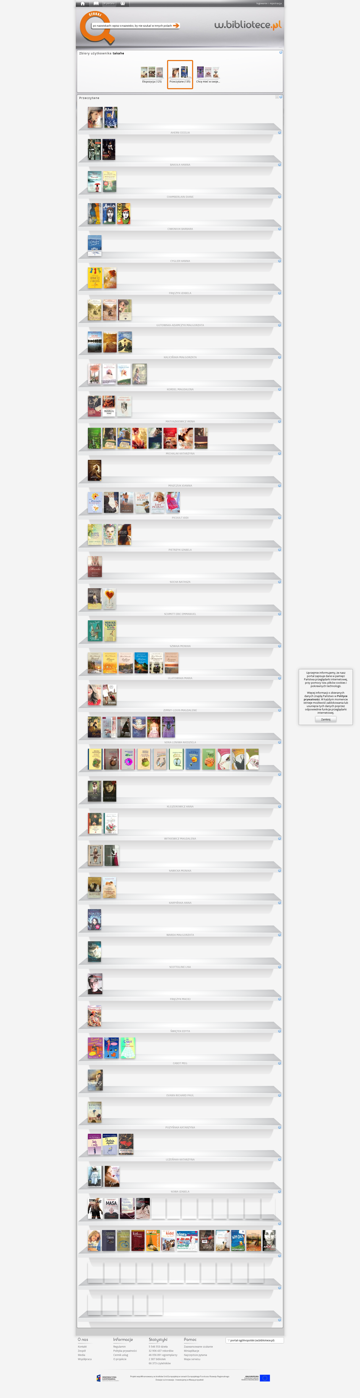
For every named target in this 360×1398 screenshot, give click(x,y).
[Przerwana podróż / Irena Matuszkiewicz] (108, 406)
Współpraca (85, 1359)
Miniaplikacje (191, 1350)
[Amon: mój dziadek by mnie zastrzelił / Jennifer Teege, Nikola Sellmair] (269, 1240)
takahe (118, 53)
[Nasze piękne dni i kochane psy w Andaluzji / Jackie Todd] (239, 1272)
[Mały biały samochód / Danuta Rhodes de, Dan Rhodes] (193, 1272)
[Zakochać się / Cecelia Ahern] (95, 117)
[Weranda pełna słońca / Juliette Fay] (223, 1240)
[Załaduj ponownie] (280, 97)
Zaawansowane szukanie (198, 1346)
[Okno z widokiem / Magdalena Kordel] (94, 374)
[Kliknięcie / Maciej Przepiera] (123, 1240)
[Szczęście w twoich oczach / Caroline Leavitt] (168, 727)
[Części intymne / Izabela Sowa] (95, 1176)
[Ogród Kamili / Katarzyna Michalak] (139, 438)
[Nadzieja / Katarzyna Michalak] (201, 438)
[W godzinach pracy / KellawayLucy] (95, 1272)
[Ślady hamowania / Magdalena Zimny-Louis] (109, 695)
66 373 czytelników (160, 1363)
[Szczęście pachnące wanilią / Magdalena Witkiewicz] (110, 823)
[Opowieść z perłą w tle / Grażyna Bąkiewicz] (108, 1240)
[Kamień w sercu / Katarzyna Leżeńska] (126, 1144)
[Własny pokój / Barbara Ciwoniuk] (94, 213)
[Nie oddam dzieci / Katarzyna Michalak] (155, 438)
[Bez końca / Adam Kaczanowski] (128, 1272)
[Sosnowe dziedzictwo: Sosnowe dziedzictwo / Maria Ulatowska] (171, 662)
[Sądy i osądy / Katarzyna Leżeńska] (94, 1144)
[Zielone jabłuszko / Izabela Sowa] (176, 759)
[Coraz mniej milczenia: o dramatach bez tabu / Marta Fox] (94, 1304)
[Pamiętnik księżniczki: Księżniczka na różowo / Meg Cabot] (111, 1048)
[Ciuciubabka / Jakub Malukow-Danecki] (144, 1272)
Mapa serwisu (192, 1359)
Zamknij (325, 719)
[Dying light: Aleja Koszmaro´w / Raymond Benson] (95, 1208)
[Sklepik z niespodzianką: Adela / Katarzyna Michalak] (109, 438)
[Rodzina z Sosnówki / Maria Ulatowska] (141, 662)
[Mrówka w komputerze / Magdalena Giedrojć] (153, 1240)
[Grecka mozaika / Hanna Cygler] (94, 245)
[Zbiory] (95, 3)
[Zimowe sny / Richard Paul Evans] (95, 1080)
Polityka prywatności (125, 1350)
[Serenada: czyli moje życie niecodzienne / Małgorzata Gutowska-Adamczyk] (124, 309)
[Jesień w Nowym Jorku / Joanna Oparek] (238, 759)
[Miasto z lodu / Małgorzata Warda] (94, 919)
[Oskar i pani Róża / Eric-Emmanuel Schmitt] (109, 598)
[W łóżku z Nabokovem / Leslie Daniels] (109, 727)
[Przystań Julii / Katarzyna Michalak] (155, 1304)
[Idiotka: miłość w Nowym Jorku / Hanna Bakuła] (94, 149)
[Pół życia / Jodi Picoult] (142, 502)
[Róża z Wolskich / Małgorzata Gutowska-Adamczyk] (94, 309)
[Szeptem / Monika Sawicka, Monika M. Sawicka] (112, 855)
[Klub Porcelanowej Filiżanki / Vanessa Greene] (139, 727)
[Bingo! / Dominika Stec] (252, 759)
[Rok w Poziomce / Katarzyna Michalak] (170, 438)
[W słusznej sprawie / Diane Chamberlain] (109, 181)
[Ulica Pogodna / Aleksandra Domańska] (94, 727)
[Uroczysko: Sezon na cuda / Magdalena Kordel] (109, 374)
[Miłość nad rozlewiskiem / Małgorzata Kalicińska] (110, 342)
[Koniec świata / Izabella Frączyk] (110, 277)
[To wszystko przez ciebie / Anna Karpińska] (94, 887)
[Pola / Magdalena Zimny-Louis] (94, 695)
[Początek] (82, 3)
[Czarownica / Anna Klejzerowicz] (109, 791)
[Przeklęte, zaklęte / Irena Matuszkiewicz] (124, 406)
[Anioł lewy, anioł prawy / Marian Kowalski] (176, 1272)
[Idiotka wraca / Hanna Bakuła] (108, 149)
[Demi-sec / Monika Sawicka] (95, 855)
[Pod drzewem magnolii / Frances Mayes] (160, 1272)
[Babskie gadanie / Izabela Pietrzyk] (95, 534)
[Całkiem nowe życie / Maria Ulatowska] (126, 662)
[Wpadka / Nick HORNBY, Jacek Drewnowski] (238, 1240)
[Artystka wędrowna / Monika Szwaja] (110, 630)
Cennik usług (120, 1355)
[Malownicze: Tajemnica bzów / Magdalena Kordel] (139, 374)
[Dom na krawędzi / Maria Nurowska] (143, 1208)
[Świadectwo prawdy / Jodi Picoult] (111, 502)
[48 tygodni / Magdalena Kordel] (127, 759)
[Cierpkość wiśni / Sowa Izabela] (111, 759)
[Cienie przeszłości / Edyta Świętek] (94, 1015)
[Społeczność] (122, 3)
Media (81, 1355)
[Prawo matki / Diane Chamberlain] (94, 181)
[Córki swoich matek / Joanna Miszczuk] (94, 470)
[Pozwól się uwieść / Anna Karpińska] (109, 887)
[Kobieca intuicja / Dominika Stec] (209, 759)
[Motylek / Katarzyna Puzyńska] (94, 1112)
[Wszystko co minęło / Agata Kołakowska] (173, 1208)
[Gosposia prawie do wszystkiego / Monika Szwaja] (95, 630)
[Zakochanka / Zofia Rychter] (206, 1240)
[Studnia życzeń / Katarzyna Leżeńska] (110, 1144)
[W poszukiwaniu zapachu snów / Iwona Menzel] (160, 759)
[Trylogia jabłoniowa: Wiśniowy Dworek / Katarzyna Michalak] (94, 438)
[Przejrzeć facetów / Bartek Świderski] (256, 1272)
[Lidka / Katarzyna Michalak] (124, 438)
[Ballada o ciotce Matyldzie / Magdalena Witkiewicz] (95, 823)
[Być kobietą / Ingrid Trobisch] (94, 1240)
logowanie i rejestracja (269, 3)
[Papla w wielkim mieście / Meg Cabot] (128, 1048)
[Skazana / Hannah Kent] (220, 1208)
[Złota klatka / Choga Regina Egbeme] (125, 1304)
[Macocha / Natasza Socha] (95, 566)
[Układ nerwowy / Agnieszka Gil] (189, 1208)
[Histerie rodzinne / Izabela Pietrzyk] (110, 534)
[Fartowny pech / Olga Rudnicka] (224, 1272)
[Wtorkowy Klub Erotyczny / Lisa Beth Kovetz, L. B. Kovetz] (224, 759)
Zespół (82, 1350)
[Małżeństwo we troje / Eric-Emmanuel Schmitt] (94, 598)
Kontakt (82, 1346)
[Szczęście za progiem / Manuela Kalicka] (144, 759)
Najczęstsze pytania (195, 1355)
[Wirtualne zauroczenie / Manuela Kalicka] (192, 759)
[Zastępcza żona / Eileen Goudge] (153, 727)
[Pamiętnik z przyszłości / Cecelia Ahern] (110, 117)
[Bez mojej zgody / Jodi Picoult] (95, 502)
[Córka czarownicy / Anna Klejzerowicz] (94, 791)
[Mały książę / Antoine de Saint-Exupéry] (208, 1272)
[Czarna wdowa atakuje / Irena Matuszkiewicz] (94, 406)
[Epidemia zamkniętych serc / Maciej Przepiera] (95, 759)
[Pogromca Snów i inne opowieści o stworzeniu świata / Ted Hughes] (109, 1304)
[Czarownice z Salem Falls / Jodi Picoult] (140, 1304)
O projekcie (119, 1359)
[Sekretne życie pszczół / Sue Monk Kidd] (168, 1240)
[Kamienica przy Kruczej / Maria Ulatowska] (156, 662)
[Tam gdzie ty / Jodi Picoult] (173, 502)
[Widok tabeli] (277, 97)
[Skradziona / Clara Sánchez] (127, 1208)
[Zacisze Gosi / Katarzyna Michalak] (185, 438)
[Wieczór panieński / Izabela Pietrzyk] (124, 534)
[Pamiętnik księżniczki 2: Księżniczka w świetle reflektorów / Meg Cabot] (95, 1048)
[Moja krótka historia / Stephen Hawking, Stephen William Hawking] (205, 1208)
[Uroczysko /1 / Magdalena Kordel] (124, 374)
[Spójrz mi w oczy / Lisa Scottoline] (94, 951)
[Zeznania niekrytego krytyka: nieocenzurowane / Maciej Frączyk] (95, 983)
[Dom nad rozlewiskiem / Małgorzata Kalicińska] (95, 342)
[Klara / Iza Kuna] (187, 1240)
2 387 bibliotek (157, 1359)
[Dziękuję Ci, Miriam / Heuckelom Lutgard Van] (236, 1208)
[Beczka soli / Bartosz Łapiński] (112, 1272)
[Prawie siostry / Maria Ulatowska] (110, 662)
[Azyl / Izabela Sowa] (112, 1176)
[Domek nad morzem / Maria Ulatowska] (94, 662)
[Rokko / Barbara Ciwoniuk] (123, 213)
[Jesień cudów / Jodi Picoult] (158, 502)
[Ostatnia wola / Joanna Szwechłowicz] (158, 1208)
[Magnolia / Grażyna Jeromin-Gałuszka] (253, 1240)
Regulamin (119, 1346)
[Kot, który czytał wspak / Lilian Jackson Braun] (138, 1240)
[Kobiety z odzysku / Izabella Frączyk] (95, 277)
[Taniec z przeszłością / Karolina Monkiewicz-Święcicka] (124, 727)
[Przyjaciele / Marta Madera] (252, 1208)
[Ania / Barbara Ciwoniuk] (109, 213)
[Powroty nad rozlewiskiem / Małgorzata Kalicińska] (125, 342)
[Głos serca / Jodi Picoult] (127, 502)
